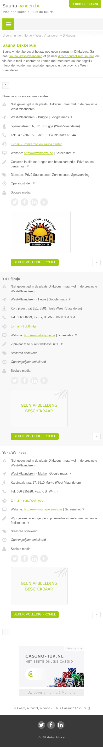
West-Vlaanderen (22, 117)
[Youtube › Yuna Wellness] (44, 558)
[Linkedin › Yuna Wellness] (34, 558)
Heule (42, 299)
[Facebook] (51, 725)
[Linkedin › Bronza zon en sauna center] (34, 202)
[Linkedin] (60, 725)
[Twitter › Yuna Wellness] (14, 558)
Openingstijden (23, 183)
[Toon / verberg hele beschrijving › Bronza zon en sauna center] (56, 164)
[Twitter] (41, 725)
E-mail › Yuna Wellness (27, 500)
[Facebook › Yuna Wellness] (24, 558)
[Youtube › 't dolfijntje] (44, 380)
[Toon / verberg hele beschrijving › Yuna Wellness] (56, 520)
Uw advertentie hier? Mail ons (51, 692)
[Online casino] (51, 648)
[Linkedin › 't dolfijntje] (34, 380)
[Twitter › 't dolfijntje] (14, 380)
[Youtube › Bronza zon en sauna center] (44, 202)
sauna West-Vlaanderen (25, 56)
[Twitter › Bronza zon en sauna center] (14, 202)
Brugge (43, 117)
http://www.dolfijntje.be (39, 335)
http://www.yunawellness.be (43, 509)
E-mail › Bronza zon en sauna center (36, 144)
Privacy (60, 737)
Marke (42, 473)
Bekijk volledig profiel (35, 262)
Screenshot (65, 153)
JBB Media (47, 737)
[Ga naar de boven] (96, 262)
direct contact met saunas (76, 56)
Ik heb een (85, 4)
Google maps (62, 117)
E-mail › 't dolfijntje (23, 326)
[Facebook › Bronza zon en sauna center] (24, 202)
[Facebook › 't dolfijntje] (24, 380)
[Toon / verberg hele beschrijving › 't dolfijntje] (56, 344)
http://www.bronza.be (38, 153)
